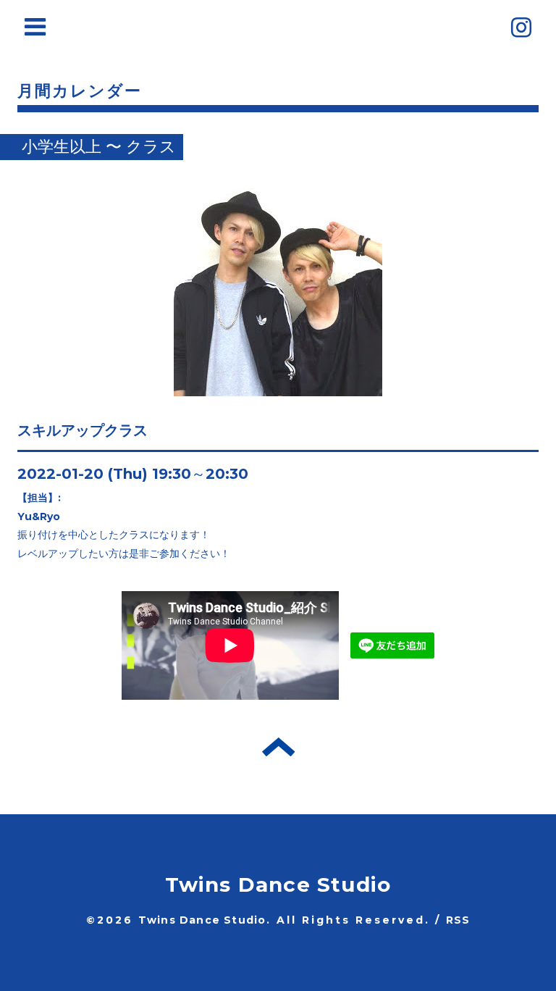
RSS (458, 920)
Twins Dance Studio (278, 884)
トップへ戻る (278, 746)
